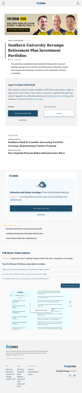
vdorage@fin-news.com (17, 355)
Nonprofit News (20, 373)
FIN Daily (20, 369)
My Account (32, 366)
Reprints (20, 376)
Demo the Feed (41, 310)
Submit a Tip (10, 379)
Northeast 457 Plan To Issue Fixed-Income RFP (24, 229)
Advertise (9, 372)
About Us (9, 369)
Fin (7, 366)
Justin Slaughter (15, 59)
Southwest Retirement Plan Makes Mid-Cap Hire (24, 233)
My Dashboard (33, 372)
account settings (62, 96)
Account (31, 369)
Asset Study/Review (15, 40)
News (18, 366)
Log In (58, 113)
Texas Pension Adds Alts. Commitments (21, 238)
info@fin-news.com (34, 99)
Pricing (8, 376)
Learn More (23, 120)
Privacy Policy (20, 358)
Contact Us (10, 374)
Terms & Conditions (11, 358)
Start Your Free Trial (23, 113)
